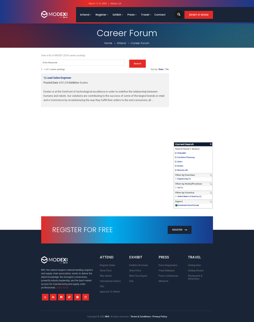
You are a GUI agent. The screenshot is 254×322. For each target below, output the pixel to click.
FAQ (102, 286)
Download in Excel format (188, 205)
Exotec (180, 166)
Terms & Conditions (141, 316)
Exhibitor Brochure (138, 265)
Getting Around (195, 270)
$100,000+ (181, 153)
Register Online (107, 265)
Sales (179, 161)
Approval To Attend (110, 291)
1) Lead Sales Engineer (57, 77)
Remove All (182, 170)
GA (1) (180, 188)
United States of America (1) (189, 196)
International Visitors (110, 281)
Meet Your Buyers (138, 275)
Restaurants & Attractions (195, 277)
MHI (107, 316)
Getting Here (194, 265)
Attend (84, 14)
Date (161, 69)
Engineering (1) (184, 179)
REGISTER (177, 229)
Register (101, 14)
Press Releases (167, 270)
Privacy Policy (159, 316)
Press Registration (168, 265)
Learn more (62, 287)
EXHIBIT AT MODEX (198, 15)
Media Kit (163, 281)
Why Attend (106, 275)
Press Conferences (168, 275)
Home (108, 43)
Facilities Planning (186, 157)
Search (137, 63)
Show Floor (106, 270)
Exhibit (117, 14)
